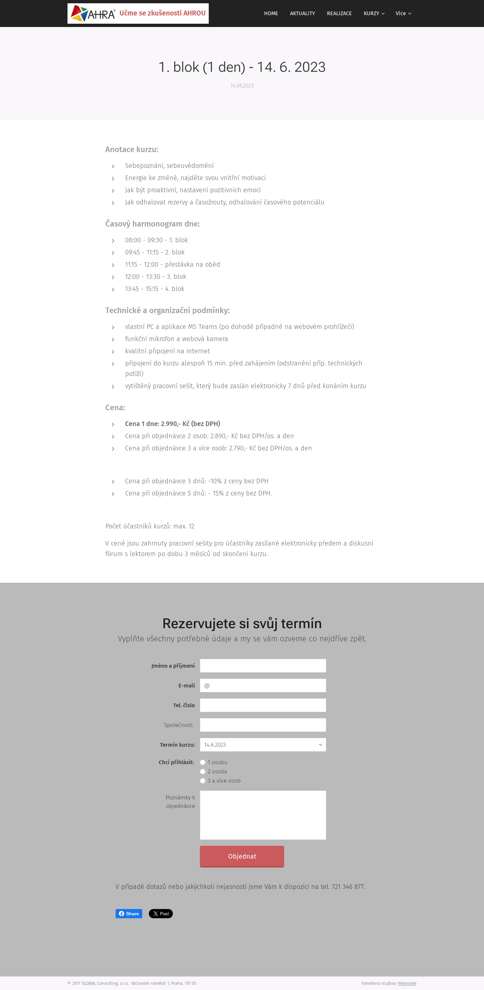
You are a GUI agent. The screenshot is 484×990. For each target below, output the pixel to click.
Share (132, 913)
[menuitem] (271, 13)
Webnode (407, 983)
